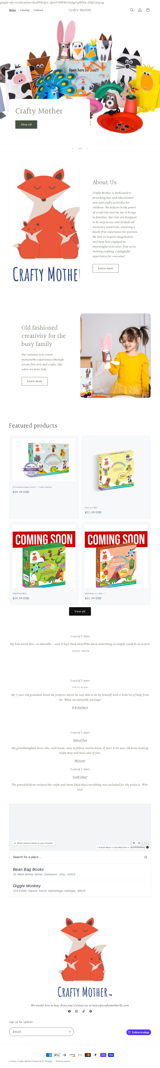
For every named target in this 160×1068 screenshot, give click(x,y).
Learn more (105, 268)
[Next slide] (87, 148)
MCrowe (80, 761)
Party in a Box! (91, 508)
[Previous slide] (72, 148)
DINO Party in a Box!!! (95, 593)
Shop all (26, 124)
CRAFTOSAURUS (20, 593)
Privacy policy (63, 1061)
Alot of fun (80, 740)
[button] (132, 10)
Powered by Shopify (42, 1061)
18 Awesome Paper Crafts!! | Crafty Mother (32, 487)
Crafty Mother (25, 1061)
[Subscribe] (70, 1031)
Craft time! (80, 777)
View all (80, 611)
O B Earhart (80, 707)
